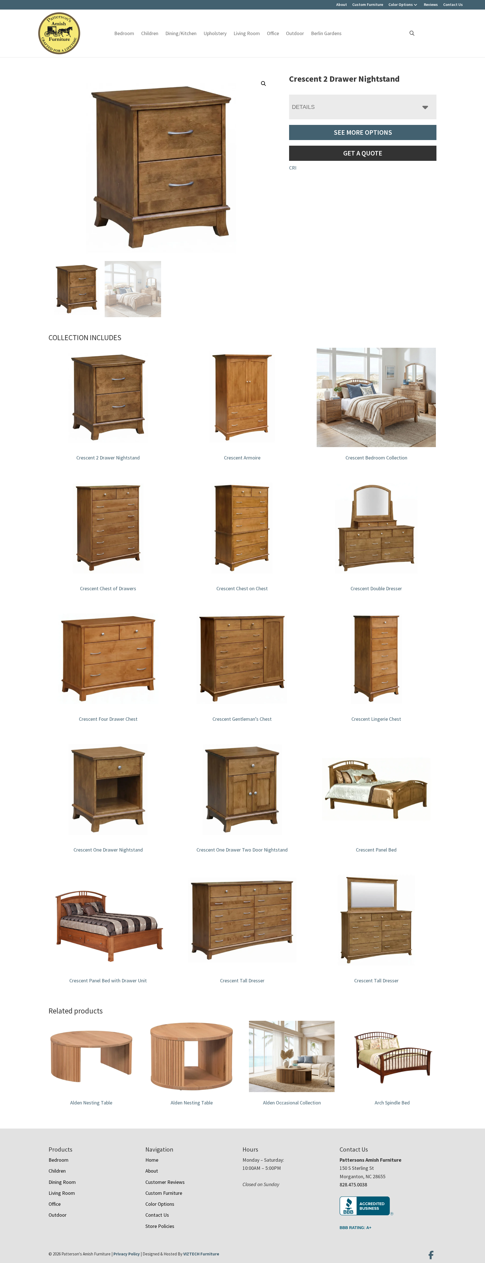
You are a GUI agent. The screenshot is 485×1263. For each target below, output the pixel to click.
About (341, 4)
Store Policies (159, 1226)
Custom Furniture (367, 4)
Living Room (247, 33)
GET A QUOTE (362, 153)
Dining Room (62, 1182)
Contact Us (453, 4)
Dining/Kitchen (180, 33)
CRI (292, 167)
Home (151, 1160)
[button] (263, 84)
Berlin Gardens (326, 33)
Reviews (431, 4)
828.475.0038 (353, 1184)
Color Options (400, 4)
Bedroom (124, 33)
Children (149, 33)
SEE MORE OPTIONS (363, 132)
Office (273, 33)
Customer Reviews (165, 1182)
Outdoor (295, 33)
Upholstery (215, 33)
